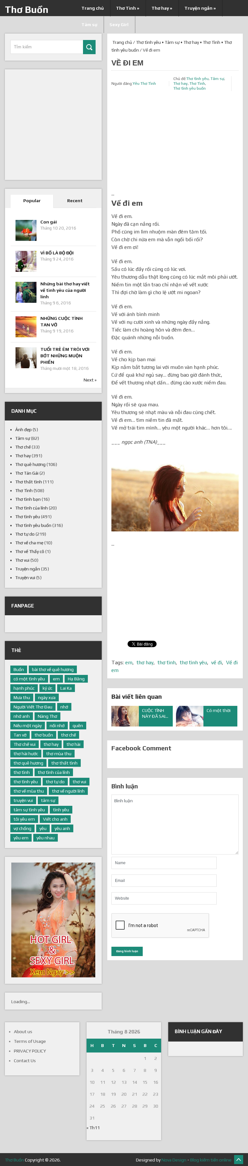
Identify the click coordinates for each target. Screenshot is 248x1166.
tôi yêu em (24, 819)
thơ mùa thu (58, 753)
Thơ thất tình (28, 481)
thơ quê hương (28, 763)
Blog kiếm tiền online (211, 1159)
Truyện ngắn (200, 8)
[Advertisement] (174, 145)
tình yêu (61, 809)
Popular (32, 200)
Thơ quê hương (30, 464)
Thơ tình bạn (28, 499)
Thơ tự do (25, 534)
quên (78, 725)
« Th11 (93, 1127)
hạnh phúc (24, 688)
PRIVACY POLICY (30, 1050)
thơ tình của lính (54, 772)
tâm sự (48, 800)
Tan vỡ (20, 734)
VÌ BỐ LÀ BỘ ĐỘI (57, 252)
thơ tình (167, 662)
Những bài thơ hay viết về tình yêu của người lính (65, 290)
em (128, 662)
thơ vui (79, 781)
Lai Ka (66, 688)
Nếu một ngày (28, 725)
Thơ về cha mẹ (29, 542)
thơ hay (145, 662)
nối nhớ (57, 725)
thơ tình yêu (193, 662)
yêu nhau (45, 837)
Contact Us (25, 1060)
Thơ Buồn (26, 9)
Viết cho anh (55, 819)
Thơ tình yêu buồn (189, 88)
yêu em (21, 837)
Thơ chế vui (25, 744)
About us (23, 1031)
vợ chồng (22, 828)
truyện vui (23, 800)
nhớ (64, 706)
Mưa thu (22, 697)
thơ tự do (55, 781)
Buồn (19, 669)
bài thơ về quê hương (53, 669)
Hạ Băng (76, 678)
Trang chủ (92, 8)
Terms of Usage (30, 1041)
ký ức (47, 688)
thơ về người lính (68, 791)
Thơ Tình (127, 8)
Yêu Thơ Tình (144, 83)
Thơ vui (22, 560)
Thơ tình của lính (31, 507)
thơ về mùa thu (29, 791)
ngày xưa (47, 697)
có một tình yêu (29, 678)
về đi (216, 662)
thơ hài (73, 744)
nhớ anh (22, 716)
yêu (42, 828)
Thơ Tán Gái (26, 473)
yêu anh (62, 828)
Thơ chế (23, 447)
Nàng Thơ (47, 716)
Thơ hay (161, 8)
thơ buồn (44, 734)
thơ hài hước (26, 753)
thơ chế (68, 734)
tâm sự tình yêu (29, 809)
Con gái (48, 221)
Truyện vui (25, 577)
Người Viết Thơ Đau (33, 706)
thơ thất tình (64, 763)
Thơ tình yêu (148, 42)
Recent (75, 200)
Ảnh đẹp (23, 429)
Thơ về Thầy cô (29, 551)
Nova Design (173, 1159)
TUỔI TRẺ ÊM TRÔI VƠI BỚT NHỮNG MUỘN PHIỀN (64, 356)
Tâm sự (172, 42)
